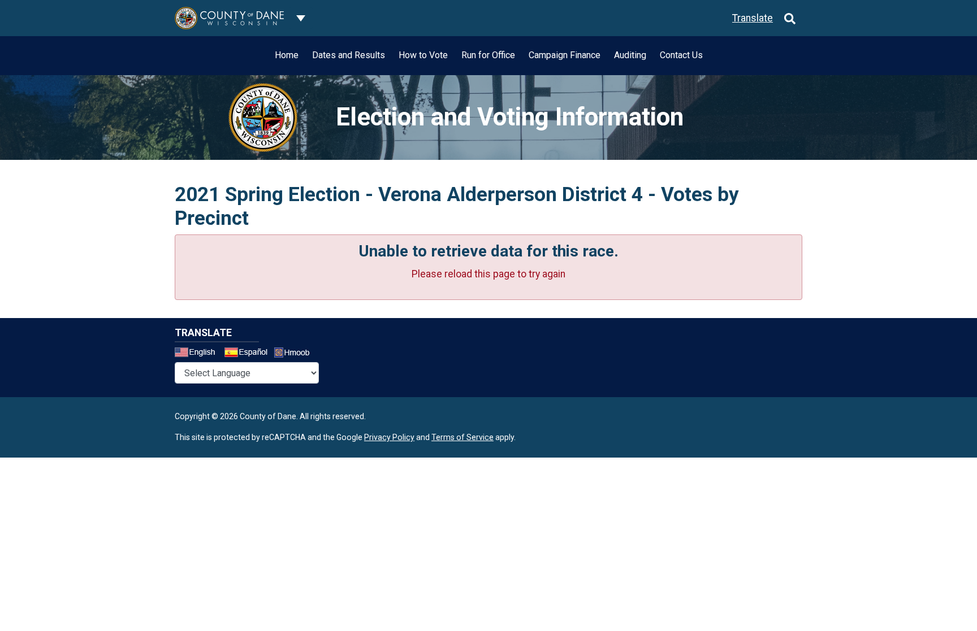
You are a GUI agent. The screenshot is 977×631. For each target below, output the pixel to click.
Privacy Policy (389, 437)
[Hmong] (295, 353)
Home (287, 55)
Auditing (630, 55)
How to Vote (423, 55)
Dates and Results (348, 55)
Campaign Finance (564, 55)
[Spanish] (248, 353)
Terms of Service (462, 437)
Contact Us (681, 55)
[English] (198, 353)
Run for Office (488, 55)
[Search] (789, 18)
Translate (752, 18)
